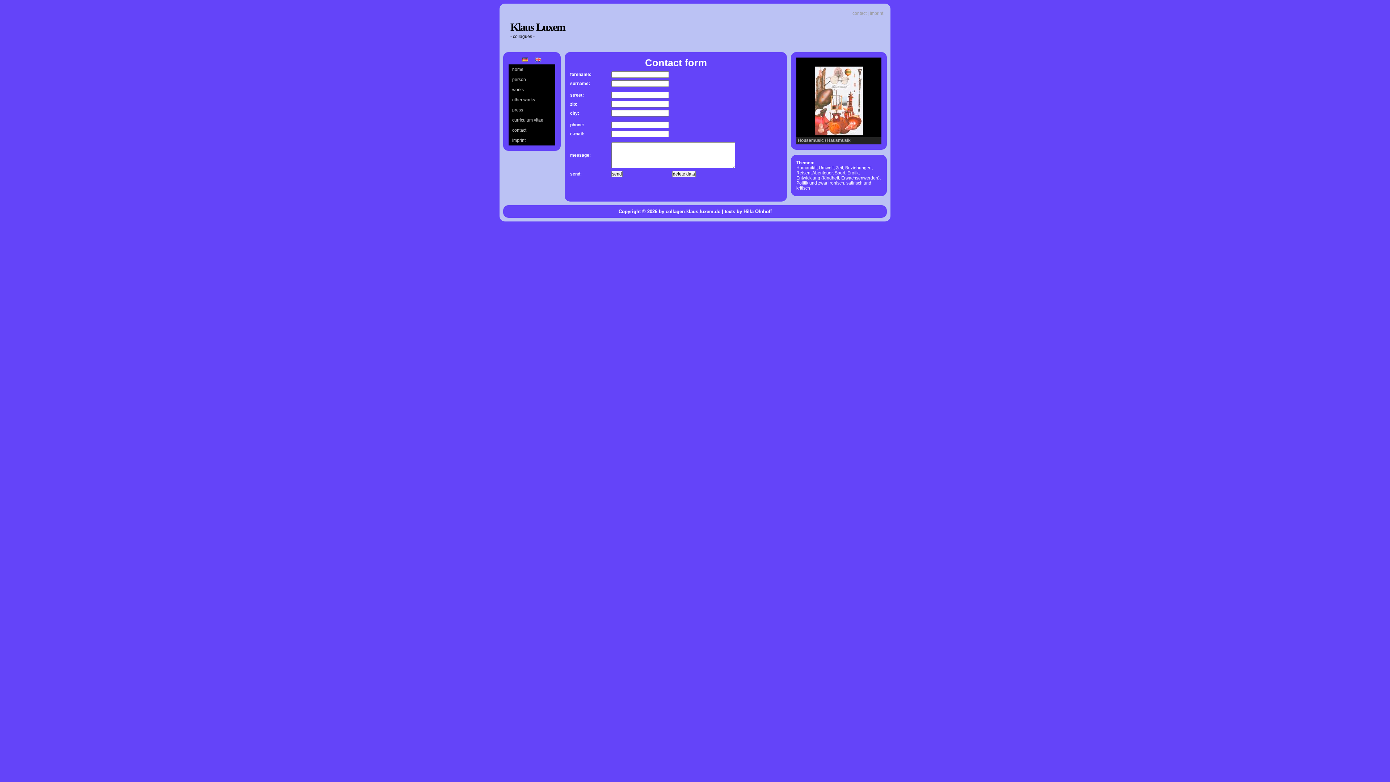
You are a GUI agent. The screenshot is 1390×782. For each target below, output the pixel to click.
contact (859, 13)
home (517, 69)
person (519, 79)
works (518, 89)
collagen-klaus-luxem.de (693, 211)
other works (523, 99)
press (517, 110)
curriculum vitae (527, 120)
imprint (876, 13)
